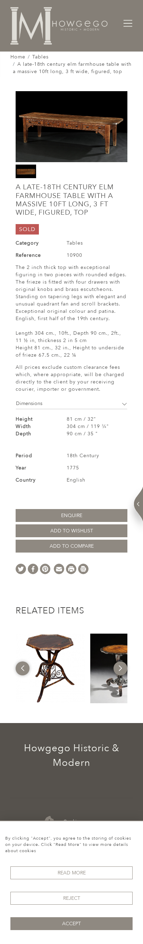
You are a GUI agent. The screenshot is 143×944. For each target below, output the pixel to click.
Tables (40, 57)
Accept (71, 923)
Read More (72, 873)
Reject (71, 898)
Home (17, 57)
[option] (50, 668)
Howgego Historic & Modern (71, 755)
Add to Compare (72, 546)
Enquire (71, 515)
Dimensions (29, 403)
